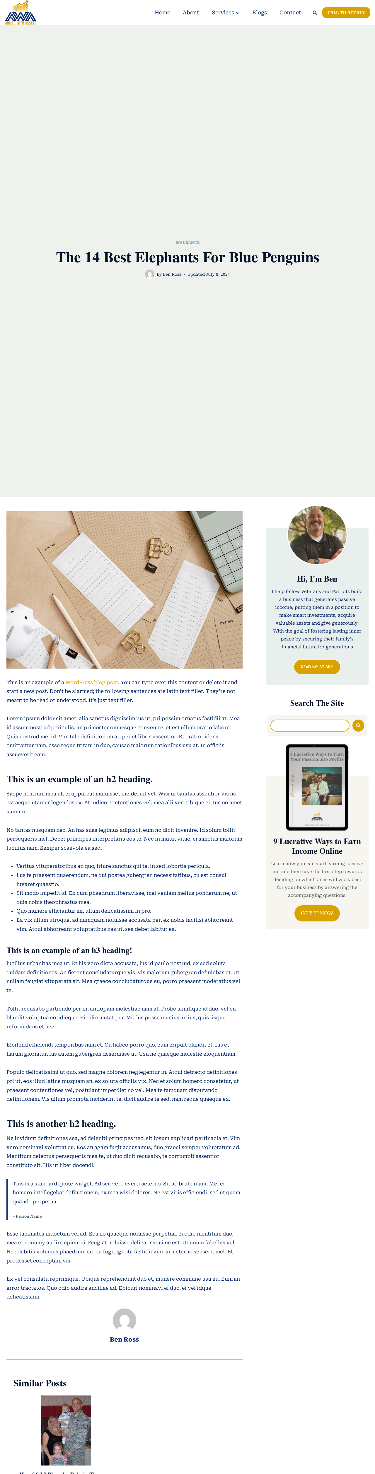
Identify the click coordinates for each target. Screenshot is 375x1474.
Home (162, 12)
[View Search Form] (314, 12)
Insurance (187, 243)
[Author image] (149, 274)
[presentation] (66, 1430)
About (191, 12)
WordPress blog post (91, 682)
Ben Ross (172, 274)
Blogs (259, 12)
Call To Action (346, 12)
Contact (290, 12)
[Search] (358, 726)
